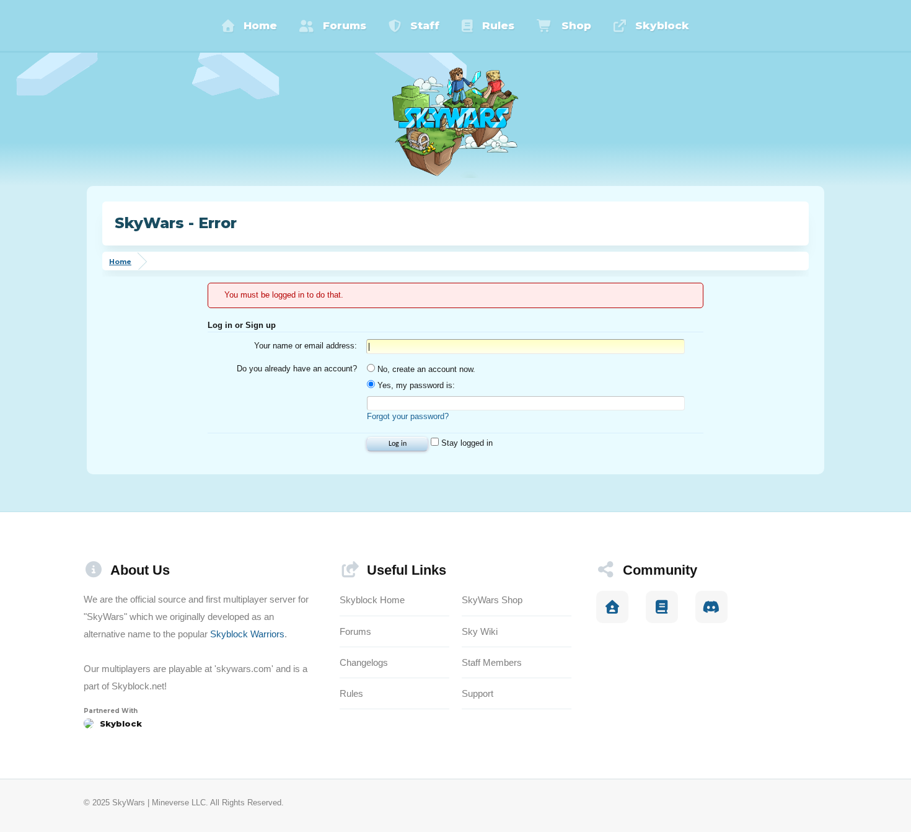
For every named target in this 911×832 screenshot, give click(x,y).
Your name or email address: (305, 345)
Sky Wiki (480, 631)
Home (260, 25)
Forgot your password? (408, 416)
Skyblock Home (372, 600)
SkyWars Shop (492, 600)
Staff (424, 25)
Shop (576, 25)
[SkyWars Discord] (711, 607)
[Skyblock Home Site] (612, 607)
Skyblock (662, 25)
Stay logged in (466, 443)
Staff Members (492, 662)
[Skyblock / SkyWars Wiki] (662, 607)
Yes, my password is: (415, 385)
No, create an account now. (425, 369)
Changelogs (364, 662)
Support (477, 693)
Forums (344, 25)
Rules (498, 25)
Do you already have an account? (297, 368)
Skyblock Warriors (247, 634)
